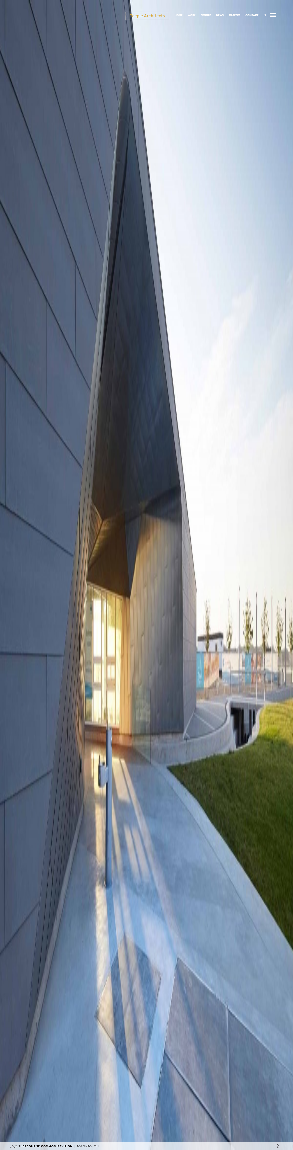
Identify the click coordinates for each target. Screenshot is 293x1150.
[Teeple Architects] (147, 16)
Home (179, 15)
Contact (251, 15)
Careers (234, 15)
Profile (206, 15)
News (220, 15)
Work (192, 15)
